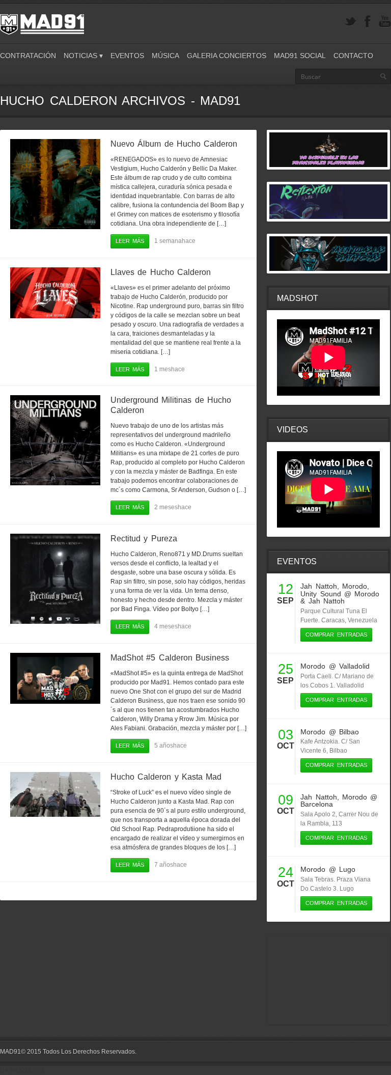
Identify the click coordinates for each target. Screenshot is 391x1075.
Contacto (353, 55)
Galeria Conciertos (226, 55)
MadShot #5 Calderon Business (169, 657)
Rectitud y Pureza (143, 538)
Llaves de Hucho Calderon (160, 272)
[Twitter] (350, 21)
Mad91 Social (300, 55)
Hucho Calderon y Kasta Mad (165, 777)
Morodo (354, 586)
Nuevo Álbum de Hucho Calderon (173, 144)
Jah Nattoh (318, 586)
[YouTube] (385, 21)
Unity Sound (320, 594)
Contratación (28, 55)
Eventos (127, 55)
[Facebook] (367, 21)
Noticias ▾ (83, 55)
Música (165, 55)
